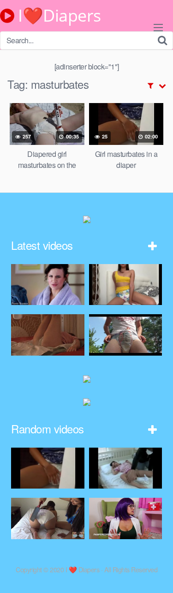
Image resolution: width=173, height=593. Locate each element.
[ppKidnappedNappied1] (125, 468)
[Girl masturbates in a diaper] (47, 468)
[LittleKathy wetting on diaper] (125, 284)
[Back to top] (156, 573)
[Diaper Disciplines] (47, 518)
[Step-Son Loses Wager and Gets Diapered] (47, 284)
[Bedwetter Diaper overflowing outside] (125, 334)
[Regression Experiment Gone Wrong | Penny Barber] (125, 518)
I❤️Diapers (57, 15)
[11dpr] (47, 334)
